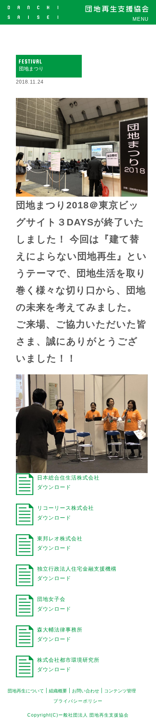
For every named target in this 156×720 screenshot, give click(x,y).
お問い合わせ (85, 691)
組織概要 (58, 691)
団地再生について (26, 691)
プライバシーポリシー (78, 701)
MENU (140, 19)
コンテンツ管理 (120, 691)
